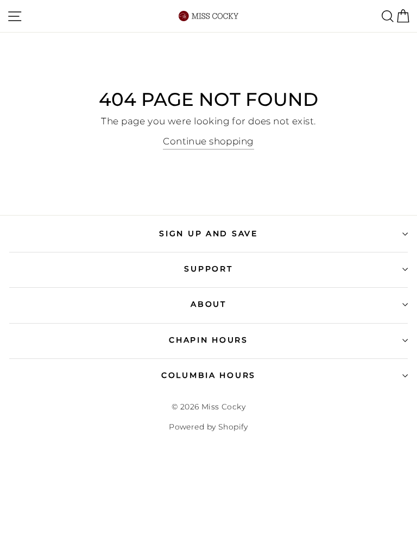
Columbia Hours (208, 375)
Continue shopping (208, 141)
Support (208, 268)
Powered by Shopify (208, 427)
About (208, 304)
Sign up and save (208, 233)
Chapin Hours (208, 340)
